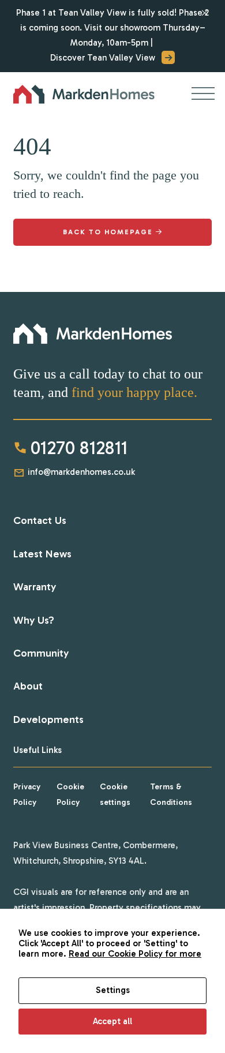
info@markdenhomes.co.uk (81, 472)
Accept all (112, 1021)
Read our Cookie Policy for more (135, 954)
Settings (113, 990)
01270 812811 (79, 448)
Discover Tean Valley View (102, 58)
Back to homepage (108, 232)
